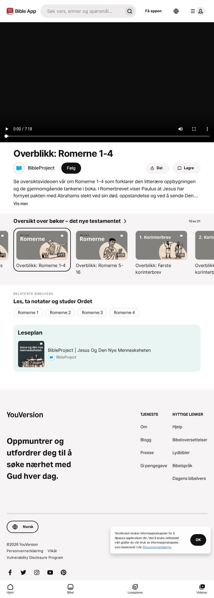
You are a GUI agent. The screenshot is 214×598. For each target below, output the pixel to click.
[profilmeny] (196, 11)
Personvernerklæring (25, 551)
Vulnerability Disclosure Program (35, 557)
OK (198, 539)
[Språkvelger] (176, 11)
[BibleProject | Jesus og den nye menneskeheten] (107, 348)
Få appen (153, 11)
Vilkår (52, 551)
